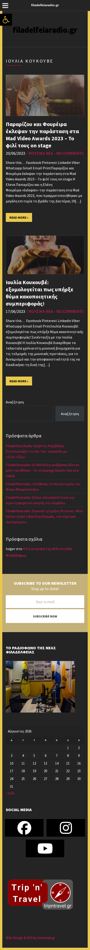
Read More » (18, 217)
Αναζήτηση (15, 402)
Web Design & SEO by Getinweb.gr (30, 938)
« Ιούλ (10, 793)
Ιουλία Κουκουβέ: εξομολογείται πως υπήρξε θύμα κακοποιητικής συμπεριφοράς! (39, 293)
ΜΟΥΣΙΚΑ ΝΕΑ (40, 153)
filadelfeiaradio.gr (45, 30)
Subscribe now (45, 616)
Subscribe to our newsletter (45, 583)
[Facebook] (24, 828)
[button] (6, 20)
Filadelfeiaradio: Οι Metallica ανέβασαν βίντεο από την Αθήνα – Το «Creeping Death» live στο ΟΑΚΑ (42, 470)
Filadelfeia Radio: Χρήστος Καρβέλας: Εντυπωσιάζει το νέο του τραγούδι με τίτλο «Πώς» (36, 451)
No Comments (70, 153)
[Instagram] (65, 828)
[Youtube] (45, 848)
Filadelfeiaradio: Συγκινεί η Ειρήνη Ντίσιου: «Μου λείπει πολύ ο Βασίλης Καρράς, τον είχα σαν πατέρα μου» (44, 516)
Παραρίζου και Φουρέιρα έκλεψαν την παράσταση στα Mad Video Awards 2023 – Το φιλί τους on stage (42, 135)
